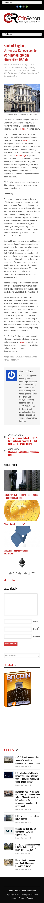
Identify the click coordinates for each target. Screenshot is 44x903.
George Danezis (30, 70)
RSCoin (7, 73)
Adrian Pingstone (11, 359)
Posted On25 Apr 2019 (23, 809)
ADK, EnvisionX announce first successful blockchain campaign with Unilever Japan (27, 760)
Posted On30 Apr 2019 (23, 766)
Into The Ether (10, 580)
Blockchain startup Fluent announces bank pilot (23, 453)
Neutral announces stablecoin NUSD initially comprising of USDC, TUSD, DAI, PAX (27, 847)
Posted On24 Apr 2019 (23, 822)
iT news (23, 128)
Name (35, 621)
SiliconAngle (21, 155)
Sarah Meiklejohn (18, 73)
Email (35, 629)
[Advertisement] (22, 727)
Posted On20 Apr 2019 (23, 854)
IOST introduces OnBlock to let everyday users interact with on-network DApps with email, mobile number (27, 777)
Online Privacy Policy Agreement (22, 890)
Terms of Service (26, 898)
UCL (28, 73)
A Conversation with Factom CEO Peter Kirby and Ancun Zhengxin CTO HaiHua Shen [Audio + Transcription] (24, 440)
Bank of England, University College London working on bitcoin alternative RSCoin (21, 52)
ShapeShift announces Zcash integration (16, 552)
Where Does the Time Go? (14, 524)
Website (36, 636)
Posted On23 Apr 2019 (23, 838)
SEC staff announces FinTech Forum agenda (27, 817)
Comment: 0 (17, 67)
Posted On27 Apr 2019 (23, 785)
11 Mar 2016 (18, 65)
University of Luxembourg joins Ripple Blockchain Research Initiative (26, 863)
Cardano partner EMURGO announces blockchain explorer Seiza (26, 831)
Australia (23, 342)
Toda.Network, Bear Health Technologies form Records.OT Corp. (21, 496)
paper (25, 140)
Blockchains (17, 70)
